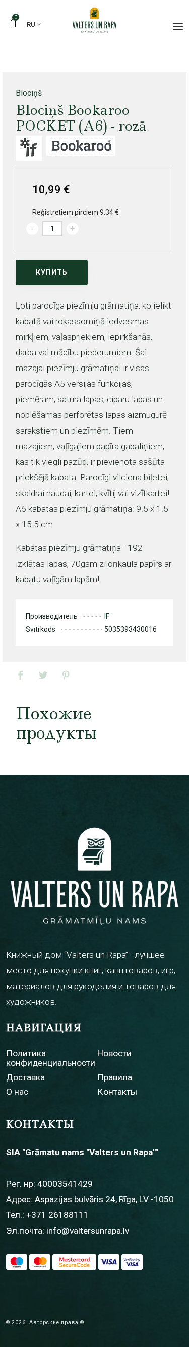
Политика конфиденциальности (50, 1058)
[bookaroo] (80, 148)
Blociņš (29, 93)
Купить (52, 272)
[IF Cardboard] (29, 148)
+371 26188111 (57, 1215)
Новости (114, 1053)
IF (106, 616)
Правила (114, 1077)
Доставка (25, 1077)
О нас (17, 1092)
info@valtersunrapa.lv (87, 1231)
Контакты (117, 1092)
